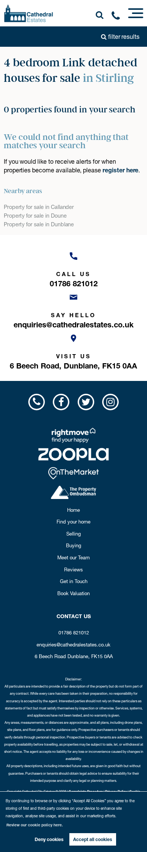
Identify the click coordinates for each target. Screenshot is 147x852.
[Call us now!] (118, 17)
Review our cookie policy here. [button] (34, 825)
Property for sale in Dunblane (39, 224)
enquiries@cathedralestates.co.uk (73, 645)
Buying (73, 545)
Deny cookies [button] (49, 839)
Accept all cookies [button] (92, 839)
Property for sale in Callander (39, 207)
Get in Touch (73, 581)
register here (120, 170)
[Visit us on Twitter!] (85, 401)
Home (73, 510)
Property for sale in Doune (35, 215)
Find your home (73, 522)
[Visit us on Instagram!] (110, 401)
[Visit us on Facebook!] (61, 401)
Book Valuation (73, 593)
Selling (73, 534)
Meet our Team (73, 557)
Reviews (73, 569)
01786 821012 (73, 632)
